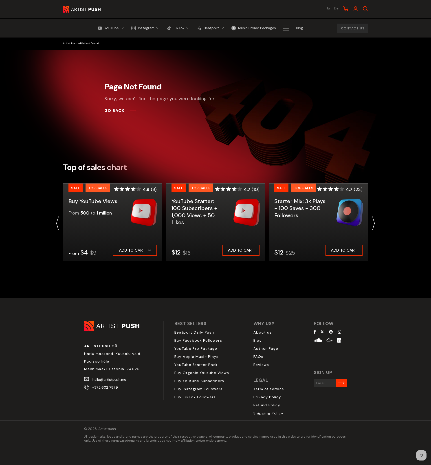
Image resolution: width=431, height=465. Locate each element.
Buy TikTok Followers (195, 397)
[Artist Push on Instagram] (339, 332)
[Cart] (345, 8)
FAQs (258, 356)
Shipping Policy (268, 413)
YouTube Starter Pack (196, 364)
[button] (57, 223)
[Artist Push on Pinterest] (331, 332)
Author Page (265, 348)
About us (262, 332)
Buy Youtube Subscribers (199, 381)
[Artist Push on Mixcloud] (329, 341)
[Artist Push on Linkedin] (339, 341)
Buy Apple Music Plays (196, 356)
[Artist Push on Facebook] (315, 332)
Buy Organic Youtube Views (201, 372)
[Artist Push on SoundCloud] (318, 341)
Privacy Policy (267, 397)
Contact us (353, 28)
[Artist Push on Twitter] (322, 332)
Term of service (268, 389)
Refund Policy (266, 405)
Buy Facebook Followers (198, 340)
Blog (257, 340)
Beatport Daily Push (194, 332)
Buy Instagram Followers (198, 389)
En (329, 8)
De (336, 8)
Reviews (261, 364)
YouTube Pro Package (195, 348)
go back (114, 110)
